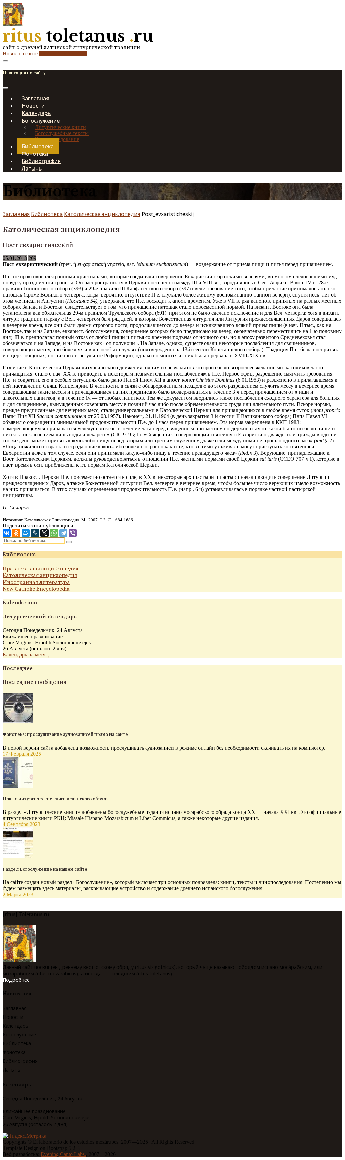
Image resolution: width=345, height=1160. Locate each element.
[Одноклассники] (16, 533)
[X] (44, 533)
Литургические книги (60, 127)
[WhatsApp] (54, 533)
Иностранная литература (36, 582)
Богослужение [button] (41, 120)
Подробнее (16, 980)
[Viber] (73, 533)
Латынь (32, 168)
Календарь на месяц (26, 655)
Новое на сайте (45, 53)
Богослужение (19, 1034)
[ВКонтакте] (7, 533)
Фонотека (14, 1052)
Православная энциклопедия (41, 568)
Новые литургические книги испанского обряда (56, 799)
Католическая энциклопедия (102, 214)
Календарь (15, 1026)
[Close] (5, 88)
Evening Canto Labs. (63, 1154)
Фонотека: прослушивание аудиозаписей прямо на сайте (65, 734)
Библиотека (47, 214)
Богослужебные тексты (62, 133)
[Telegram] (63, 533)
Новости (13, 1017)
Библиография (20, 1061)
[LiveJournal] (35, 533)
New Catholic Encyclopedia (36, 589)
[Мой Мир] (26, 533)
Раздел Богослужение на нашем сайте (45, 869)
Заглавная (16, 214)
